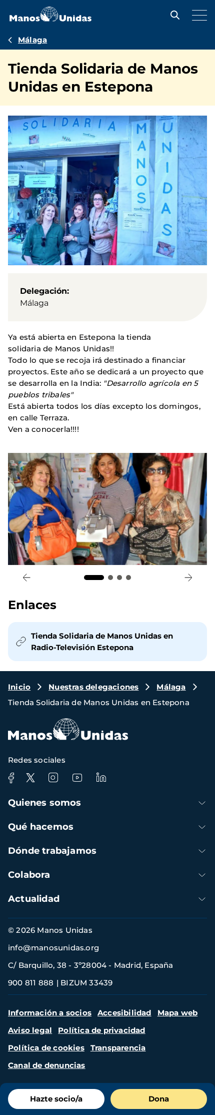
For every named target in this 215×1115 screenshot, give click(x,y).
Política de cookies (46, 1047)
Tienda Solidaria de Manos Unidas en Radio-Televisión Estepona (102, 641)
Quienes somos (45, 802)
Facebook (11, 777)
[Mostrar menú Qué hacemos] (202, 827)
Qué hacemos (41, 826)
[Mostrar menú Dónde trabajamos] (202, 851)
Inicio (19, 687)
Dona (158, 1098)
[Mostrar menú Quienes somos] (202, 803)
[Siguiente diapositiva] (188, 578)
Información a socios (50, 1012)
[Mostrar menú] (197, 15)
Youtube (77, 778)
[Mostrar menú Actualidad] (202, 899)
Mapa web (178, 1012)
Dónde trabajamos (52, 850)
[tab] (94, 577)
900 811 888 (31, 982)
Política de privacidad (101, 1030)
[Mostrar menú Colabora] (202, 875)
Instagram (53, 778)
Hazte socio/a (56, 1098)
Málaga (32, 40)
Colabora (29, 874)
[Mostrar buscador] (172, 15)
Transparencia (118, 1047)
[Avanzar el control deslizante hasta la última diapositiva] (27, 578)
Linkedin (101, 778)
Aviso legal (30, 1030)
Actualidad (34, 898)
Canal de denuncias (47, 1065)
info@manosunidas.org (53, 947)
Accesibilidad (125, 1012)
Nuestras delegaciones (93, 687)
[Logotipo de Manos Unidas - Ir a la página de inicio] (50, 19)
